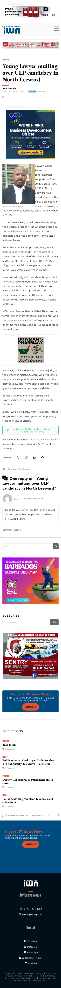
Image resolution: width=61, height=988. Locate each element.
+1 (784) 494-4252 (32, 908)
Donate (29, 707)
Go (54, 622)
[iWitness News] (30, 882)
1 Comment (9, 768)
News (5, 59)
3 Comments (10, 749)
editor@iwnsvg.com (32, 914)
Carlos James (12, 469)
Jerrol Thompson (24, 469)
